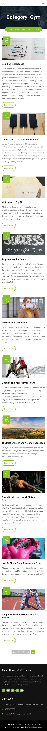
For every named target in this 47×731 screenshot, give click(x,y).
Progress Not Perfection (14, 259)
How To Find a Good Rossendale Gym (21, 563)
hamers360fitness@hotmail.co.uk (18, 714)
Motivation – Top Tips (13, 202)
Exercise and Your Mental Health (18, 382)
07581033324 (10, 709)
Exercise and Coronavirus (15, 322)
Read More (8, 105)
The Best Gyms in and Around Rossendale (23, 443)
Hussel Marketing (35, 727)
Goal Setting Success (13, 64)
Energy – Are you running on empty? (20, 139)
